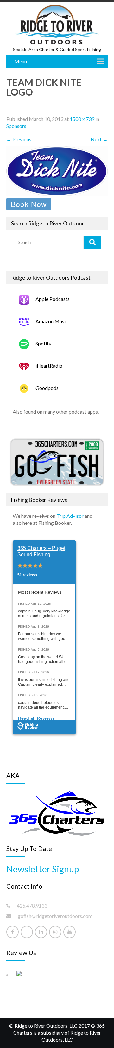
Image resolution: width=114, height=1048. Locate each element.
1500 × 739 (82, 119)
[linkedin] (41, 932)
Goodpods (47, 388)
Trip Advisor (70, 516)
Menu (20, 61)
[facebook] (12, 932)
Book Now (29, 204)
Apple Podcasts (52, 299)
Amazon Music (51, 321)
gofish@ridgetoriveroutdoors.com (55, 916)
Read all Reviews (36, 718)
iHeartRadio (48, 366)
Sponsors (16, 126)
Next (99, 139)
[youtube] (69, 932)
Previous (18, 139)
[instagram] (55, 932)
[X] (27, 932)
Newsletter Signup (42, 869)
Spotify (43, 343)
